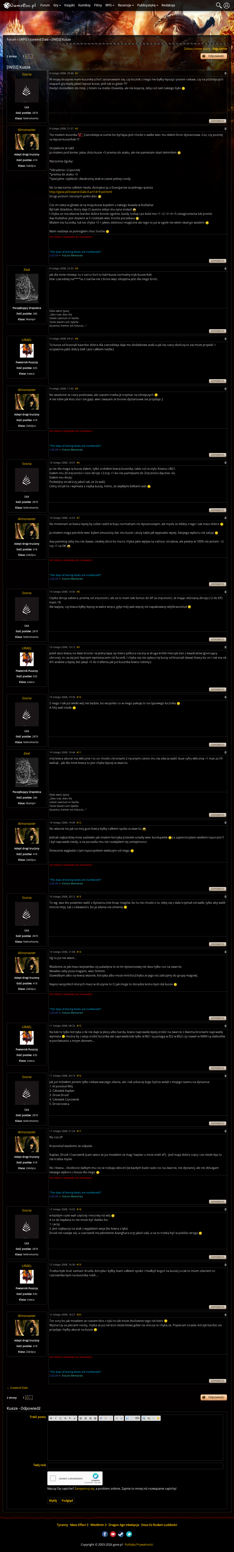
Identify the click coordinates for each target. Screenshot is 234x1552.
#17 (79, 1131)
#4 (76, 338)
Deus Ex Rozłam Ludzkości (159, 1525)
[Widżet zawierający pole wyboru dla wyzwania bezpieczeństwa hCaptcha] (75, 1478)
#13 (79, 896)
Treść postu (38, 1417)
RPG (108, 5)
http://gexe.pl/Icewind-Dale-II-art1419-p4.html (80, 192)
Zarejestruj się (84, 1489)
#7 (78, 518)
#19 (79, 1264)
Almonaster (27, 129)
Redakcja (168, 5)
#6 (78, 462)
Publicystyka (146, 5)
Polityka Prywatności (139, 1545)
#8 (78, 591)
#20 (79, 1314)
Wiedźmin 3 (98, 1525)
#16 (79, 1075)
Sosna (26, 74)
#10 (79, 697)
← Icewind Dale (17, 1388)
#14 (79, 952)
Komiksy (84, 5)
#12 (79, 822)
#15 (79, 1025)
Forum (45, 5)
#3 (76, 268)
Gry (55, 5)
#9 (78, 647)
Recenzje (124, 5)
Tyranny (62, 1525)
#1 (76, 73)
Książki (69, 5)
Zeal (27, 269)
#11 (79, 752)
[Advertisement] (117, 22)
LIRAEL (27, 340)
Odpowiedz (216, 56)
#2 (76, 128)
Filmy (98, 5)
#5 (76, 388)
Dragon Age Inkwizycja (124, 1525)
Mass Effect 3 (79, 1525)
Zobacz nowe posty (197, 49)
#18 (79, 1209)
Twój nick (39, 1465)
